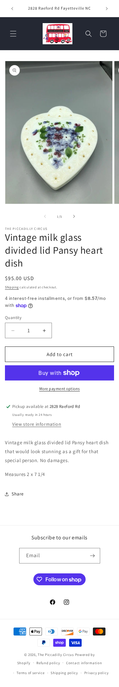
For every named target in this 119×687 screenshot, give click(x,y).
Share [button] (18, 494)
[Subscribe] (92, 555)
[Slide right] (74, 216)
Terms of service (30, 672)
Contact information (84, 663)
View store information (36, 424)
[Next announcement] (106, 8)
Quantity (13, 317)
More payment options (59, 388)
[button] (13, 33)
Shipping (12, 287)
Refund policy (48, 663)
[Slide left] (45, 216)
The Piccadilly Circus (56, 654)
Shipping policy (64, 672)
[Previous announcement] (12, 8)
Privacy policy (96, 672)
